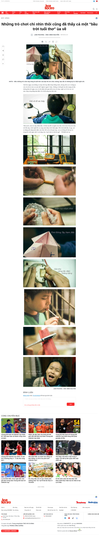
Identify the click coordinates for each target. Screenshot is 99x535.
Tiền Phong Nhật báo (52, 1)
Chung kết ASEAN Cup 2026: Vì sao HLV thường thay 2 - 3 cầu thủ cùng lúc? (13, 458)
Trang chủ (2, 13)
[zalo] (78, 518)
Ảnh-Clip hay (67, 12)
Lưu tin (3, 55)
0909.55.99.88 (28, 516)
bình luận (56, 41)
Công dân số (27, 510)
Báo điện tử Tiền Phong (49, 7)
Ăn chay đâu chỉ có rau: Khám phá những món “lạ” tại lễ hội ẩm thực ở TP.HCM (40, 480)
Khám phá (13, 12)
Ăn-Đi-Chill (59, 12)
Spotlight (83, 12)
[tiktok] (73, 518)
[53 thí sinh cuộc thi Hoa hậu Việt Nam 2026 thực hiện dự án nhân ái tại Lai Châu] (68, 469)
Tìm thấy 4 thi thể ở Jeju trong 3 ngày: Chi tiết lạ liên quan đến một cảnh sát (67, 458)
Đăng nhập (26, 395)
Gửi (71, 404)
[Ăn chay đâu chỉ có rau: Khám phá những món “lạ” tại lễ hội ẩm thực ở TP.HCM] (40, 469)
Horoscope (90, 12)
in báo (53, 41)
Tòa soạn (4, 514)
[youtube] (97, 1)
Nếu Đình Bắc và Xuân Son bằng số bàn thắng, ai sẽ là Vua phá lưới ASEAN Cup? (40, 458)
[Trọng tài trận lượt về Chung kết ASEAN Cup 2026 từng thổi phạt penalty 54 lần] (68, 425)
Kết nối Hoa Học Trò (53, 510)
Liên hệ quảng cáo (28, 514)
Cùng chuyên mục (10, 416)
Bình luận (3, 59)
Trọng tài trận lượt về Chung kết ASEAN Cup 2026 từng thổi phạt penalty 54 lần (66, 436)
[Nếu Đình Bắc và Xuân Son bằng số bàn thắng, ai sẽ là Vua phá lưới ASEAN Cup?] (40, 447)
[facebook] (94, 1)
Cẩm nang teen (86, 507)
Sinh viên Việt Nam (65, 1)
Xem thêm (96, 13)
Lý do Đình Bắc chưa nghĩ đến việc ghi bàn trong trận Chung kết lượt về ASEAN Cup (13, 480)
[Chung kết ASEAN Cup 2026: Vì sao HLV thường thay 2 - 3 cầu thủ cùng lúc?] (13, 447)
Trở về (3, 63)
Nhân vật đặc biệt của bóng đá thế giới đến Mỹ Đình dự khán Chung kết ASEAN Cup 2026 (40, 436)
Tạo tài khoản (36, 395)
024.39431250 (6, 519)
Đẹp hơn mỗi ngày (36, 12)
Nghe (3, 46)
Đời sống (7, 12)
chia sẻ (42, 41)
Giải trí (20, 12)
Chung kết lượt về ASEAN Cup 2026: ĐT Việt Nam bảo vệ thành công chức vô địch (13, 436)
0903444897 (48, 516)
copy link (49, 41)
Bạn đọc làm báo (10, 531)
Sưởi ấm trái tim (63, 507)
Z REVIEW (76, 12)
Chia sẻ (3, 50)
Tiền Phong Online (38, 1)
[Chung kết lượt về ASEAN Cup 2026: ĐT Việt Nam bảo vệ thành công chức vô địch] (13, 425)
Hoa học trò (6, 501)
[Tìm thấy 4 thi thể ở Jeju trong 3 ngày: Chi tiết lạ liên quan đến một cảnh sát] (68, 447)
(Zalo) (33, 516)
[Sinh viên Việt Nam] (93, 502)
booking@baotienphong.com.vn (32, 518)
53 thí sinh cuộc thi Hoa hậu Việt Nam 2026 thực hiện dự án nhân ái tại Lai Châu (68, 480)
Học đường (26, 12)
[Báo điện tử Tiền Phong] (81, 502)
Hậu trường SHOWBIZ (47, 12)
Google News (96, 18)
